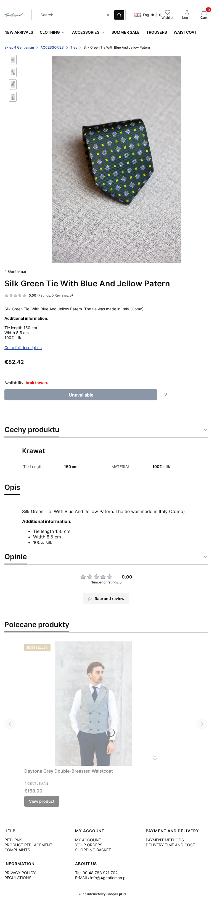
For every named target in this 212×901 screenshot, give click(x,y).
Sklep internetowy (100, 894)
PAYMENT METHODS (165, 839)
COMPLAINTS (17, 849)
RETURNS (13, 839)
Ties (73, 47)
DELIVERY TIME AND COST (170, 844)
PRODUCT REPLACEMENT (28, 844)
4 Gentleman (15, 271)
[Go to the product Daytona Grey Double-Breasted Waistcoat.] (93, 703)
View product (41, 801)
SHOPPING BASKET (93, 849)
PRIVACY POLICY (20, 872)
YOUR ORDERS (88, 844)
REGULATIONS (17, 877)
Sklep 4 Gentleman (19, 47)
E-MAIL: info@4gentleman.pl (100, 877)
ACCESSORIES (52, 47)
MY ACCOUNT (88, 839)
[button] (119, 15)
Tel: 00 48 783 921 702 (96, 872)
